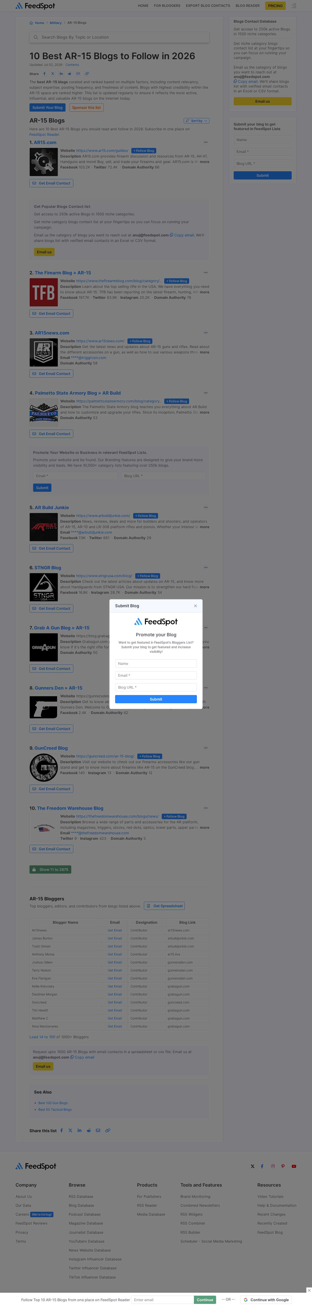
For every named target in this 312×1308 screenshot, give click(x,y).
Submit (156, 699)
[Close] (195, 606)
